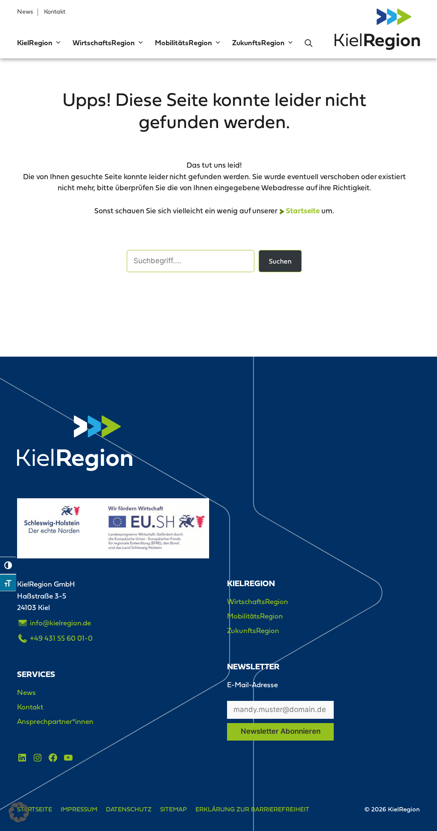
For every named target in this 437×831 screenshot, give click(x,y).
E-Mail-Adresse (252, 684)
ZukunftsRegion (258, 43)
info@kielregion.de (60, 623)
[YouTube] (68, 758)
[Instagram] (37, 758)
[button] (57, 43)
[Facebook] (53, 758)
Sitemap (173, 809)
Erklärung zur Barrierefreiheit (252, 809)
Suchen (280, 261)
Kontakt (54, 12)
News (25, 12)
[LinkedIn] (22, 758)
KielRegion (34, 43)
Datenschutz (128, 809)
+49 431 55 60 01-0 (61, 638)
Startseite (303, 211)
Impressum (79, 809)
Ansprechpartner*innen (55, 721)
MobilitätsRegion (183, 43)
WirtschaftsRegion (104, 43)
